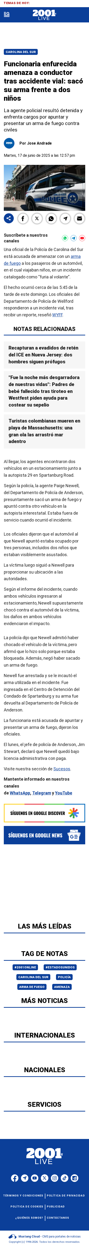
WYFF (57, 314)
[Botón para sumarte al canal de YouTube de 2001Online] (82, 238)
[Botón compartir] (9, 218)
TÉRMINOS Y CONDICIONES (23, 1195)
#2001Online (25, 967)
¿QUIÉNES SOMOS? (29, 1217)
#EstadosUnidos (60, 967)
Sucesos (61, 768)
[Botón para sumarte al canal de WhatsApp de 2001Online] (65, 238)
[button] (23, 219)
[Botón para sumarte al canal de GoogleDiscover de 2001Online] (44, 813)
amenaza (62, 987)
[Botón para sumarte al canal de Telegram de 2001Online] (73, 238)
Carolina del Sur (21, 52)
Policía (64, 977)
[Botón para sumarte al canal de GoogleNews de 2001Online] (44, 835)
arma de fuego (32, 987)
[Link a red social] (15, 1178)
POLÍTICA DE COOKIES (26, 1206)
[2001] (44, 15)
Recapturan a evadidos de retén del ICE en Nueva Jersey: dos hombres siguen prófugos (43, 355)
